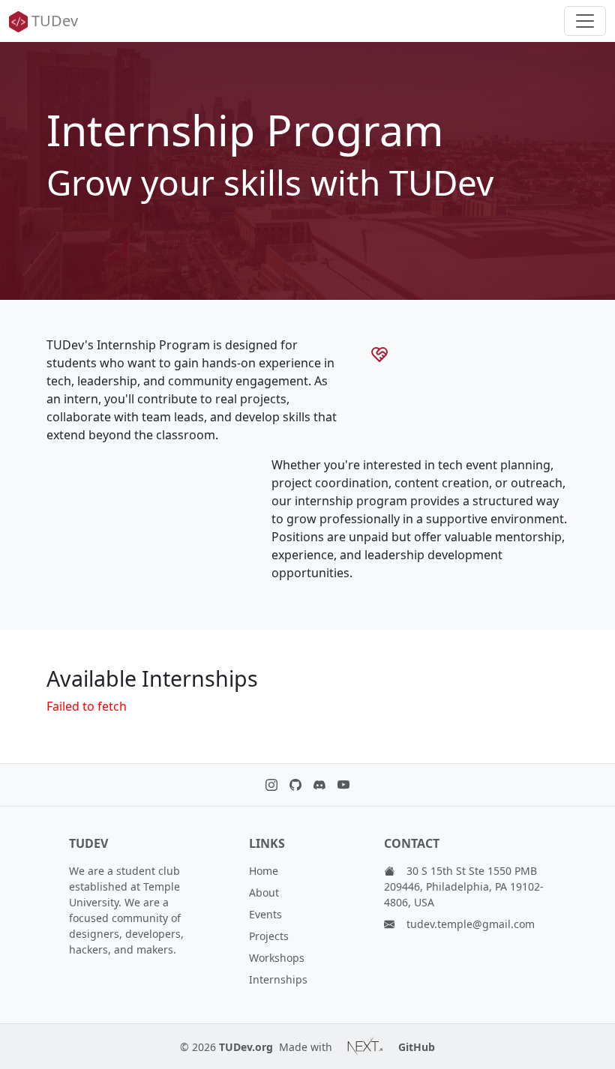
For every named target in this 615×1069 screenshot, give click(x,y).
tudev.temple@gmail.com (470, 924)
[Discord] (320, 785)
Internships (278, 979)
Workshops (276, 958)
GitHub (416, 1047)
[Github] (296, 785)
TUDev (55, 20)
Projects (269, 936)
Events (265, 914)
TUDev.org (246, 1047)
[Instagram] (272, 785)
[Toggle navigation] (585, 21)
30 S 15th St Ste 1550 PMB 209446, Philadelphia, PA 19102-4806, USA (464, 886)
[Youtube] (344, 785)
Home (263, 871)
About (264, 892)
